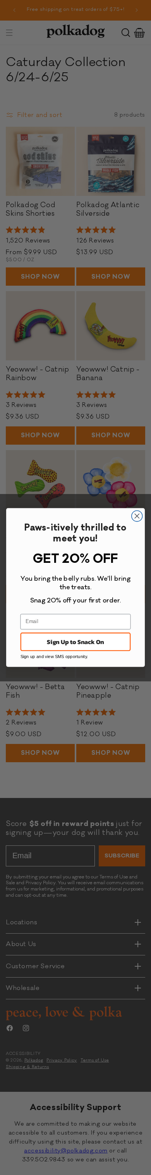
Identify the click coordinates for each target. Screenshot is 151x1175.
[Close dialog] (137, 516)
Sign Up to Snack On (75, 641)
